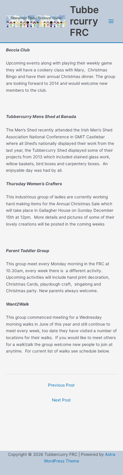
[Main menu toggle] (111, 21)
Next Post (61, 400)
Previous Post (61, 385)
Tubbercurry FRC (84, 21)
